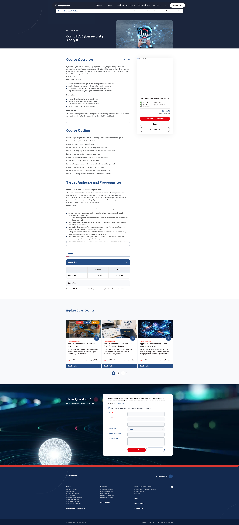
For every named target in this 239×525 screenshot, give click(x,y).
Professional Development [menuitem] (74, 503)
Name (111, 413)
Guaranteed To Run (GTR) (75, 508)
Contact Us (177, 5)
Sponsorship (113, 428)
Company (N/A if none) (115, 433)
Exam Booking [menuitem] (104, 493)
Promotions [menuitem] (138, 493)
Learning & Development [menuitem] (107, 495)
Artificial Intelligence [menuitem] (72, 493)
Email (110, 418)
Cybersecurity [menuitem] (70, 491)
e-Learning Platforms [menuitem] (106, 489)
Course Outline (146, 11)
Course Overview (135, 11)
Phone (111, 423)
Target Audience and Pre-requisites (164, 11)
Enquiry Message (114, 438)
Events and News (144, 5)
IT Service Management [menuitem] (73, 501)
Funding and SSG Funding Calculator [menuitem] (145, 489)
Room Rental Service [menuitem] (106, 491)
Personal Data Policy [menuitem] (148, 522)
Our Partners (105, 502)
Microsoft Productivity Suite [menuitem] (74, 497)
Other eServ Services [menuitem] (106, 497)
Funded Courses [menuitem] (139, 491)
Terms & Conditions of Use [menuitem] (165, 522)
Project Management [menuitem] (72, 499)
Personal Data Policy (118, 403)
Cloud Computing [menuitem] (71, 489)
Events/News (139, 504)
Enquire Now (155, 129)
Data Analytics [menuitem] (70, 495)
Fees (179, 11)
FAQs (136, 498)
